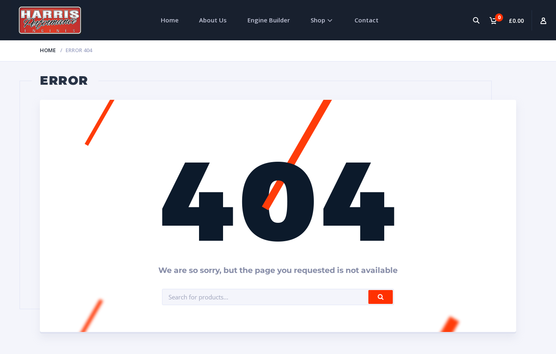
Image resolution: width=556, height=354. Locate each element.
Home (170, 20)
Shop (318, 20)
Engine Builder (268, 20)
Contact (367, 20)
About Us (213, 20)
